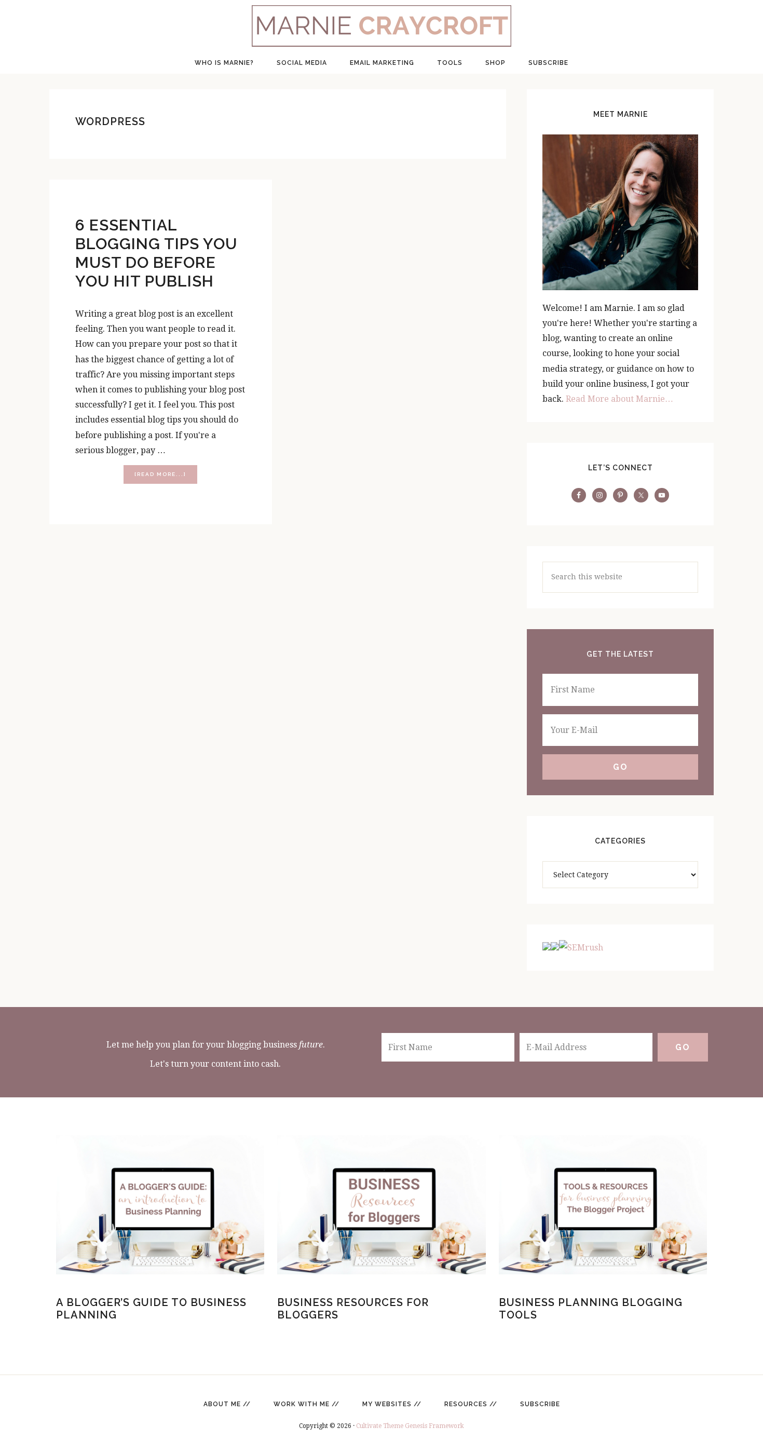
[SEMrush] (572, 948)
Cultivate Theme (379, 1426)
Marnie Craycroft (381, 26)
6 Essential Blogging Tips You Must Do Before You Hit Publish (156, 253)
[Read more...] (165, 477)
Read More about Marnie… (619, 399)
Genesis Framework (434, 1426)
